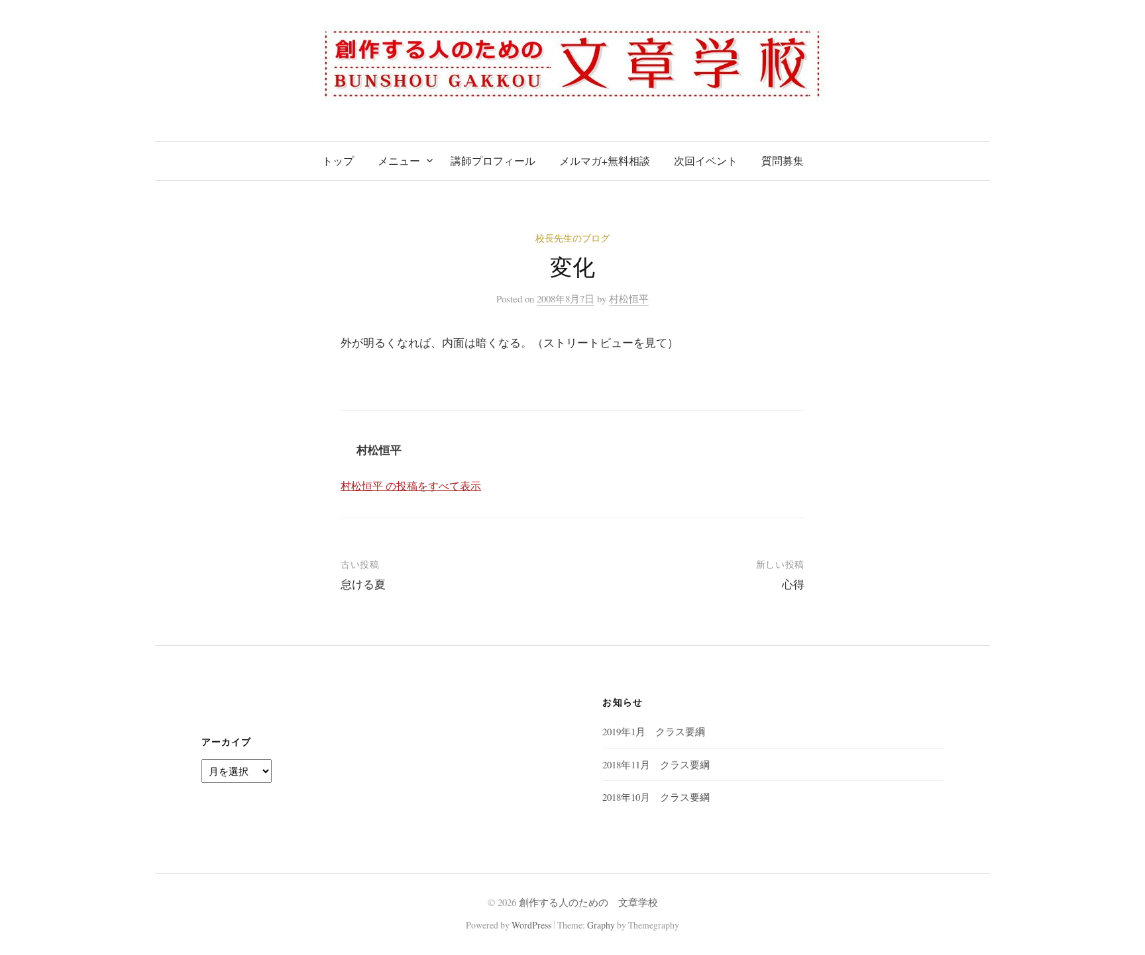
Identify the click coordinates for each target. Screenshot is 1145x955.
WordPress (531, 925)
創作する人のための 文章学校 (588, 902)
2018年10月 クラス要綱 (656, 796)
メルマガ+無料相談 (604, 160)
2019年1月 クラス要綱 (653, 731)
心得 (793, 584)
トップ (338, 160)
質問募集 (782, 160)
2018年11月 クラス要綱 (656, 764)
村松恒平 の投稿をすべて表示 (411, 485)
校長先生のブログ (572, 238)
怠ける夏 (363, 584)
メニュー (399, 160)
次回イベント (705, 160)
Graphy (601, 925)
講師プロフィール (493, 160)
